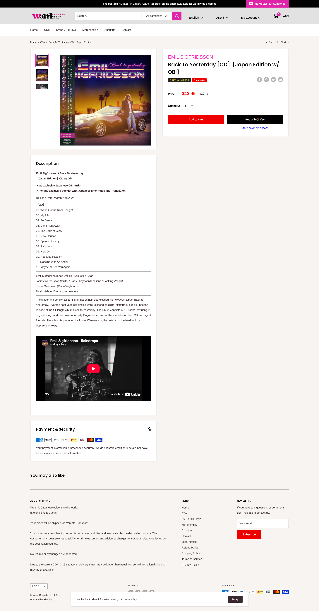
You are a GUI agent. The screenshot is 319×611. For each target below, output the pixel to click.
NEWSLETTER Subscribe (270, 3)
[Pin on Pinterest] (266, 79)
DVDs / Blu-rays (66, 29)
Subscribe (249, 534)
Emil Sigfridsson (190, 57)
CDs (47, 29)
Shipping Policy (191, 553)
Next (283, 42)
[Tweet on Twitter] (273, 79)
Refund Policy (190, 547)
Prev (271, 42)
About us (109, 29)
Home (34, 29)
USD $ (35, 586)
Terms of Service (192, 558)
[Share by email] (280, 79)
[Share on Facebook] (259, 79)
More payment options (255, 127)
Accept (235, 599)
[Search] (176, 16)
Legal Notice (189, 541)
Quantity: (174, 105)
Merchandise (90, 29)
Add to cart (196, 119)
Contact (126, 29)
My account (249, 17)
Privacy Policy (190, 564)
